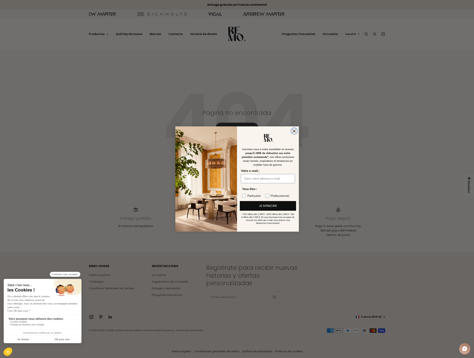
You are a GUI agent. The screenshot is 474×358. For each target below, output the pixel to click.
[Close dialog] (294, 131)
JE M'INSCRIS (268, 206)
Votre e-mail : (250, 171)
